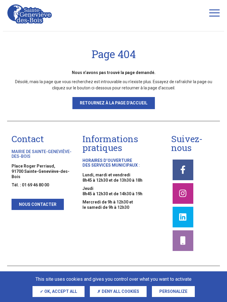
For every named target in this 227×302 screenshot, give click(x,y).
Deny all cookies (120, 291)
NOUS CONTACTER (37, 204)
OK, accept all (60, 291)
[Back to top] (212, 269)
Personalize (173, 291)
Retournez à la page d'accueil (113, 103)
